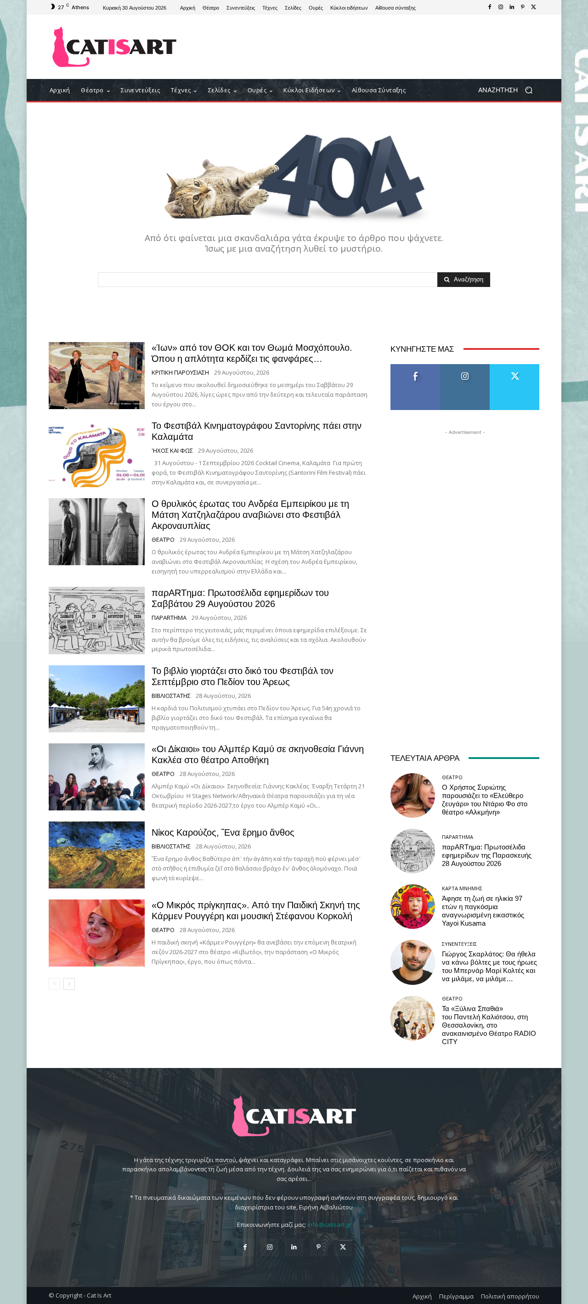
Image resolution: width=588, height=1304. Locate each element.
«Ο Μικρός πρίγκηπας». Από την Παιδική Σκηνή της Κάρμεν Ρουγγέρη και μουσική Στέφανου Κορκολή (256, 910)
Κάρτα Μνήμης (462, 888)
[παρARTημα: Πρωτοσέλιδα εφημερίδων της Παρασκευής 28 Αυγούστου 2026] (412, 851)
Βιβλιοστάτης (171, 696)
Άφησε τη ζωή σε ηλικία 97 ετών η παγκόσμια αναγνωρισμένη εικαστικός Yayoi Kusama (483, 910)
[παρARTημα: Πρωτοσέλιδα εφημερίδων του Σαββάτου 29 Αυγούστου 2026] (97, 620)
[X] (533, 7)
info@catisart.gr (329, 1224)
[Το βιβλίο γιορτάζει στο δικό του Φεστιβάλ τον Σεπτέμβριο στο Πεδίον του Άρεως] (97, 698)
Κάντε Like (415, 367)
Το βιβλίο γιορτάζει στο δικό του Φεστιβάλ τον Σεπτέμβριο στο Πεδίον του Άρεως (243, 676)
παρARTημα (169, 618)
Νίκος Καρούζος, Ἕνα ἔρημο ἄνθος (223, 832)
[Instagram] (500, 7)
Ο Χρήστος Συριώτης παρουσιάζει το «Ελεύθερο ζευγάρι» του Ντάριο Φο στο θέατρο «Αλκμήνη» (484, 799)
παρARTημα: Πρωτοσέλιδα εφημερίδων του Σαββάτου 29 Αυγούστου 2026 (240, 598)
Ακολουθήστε (465, 367)
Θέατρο (163, 540)
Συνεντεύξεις (459, 943)
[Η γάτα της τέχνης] (115, 46)
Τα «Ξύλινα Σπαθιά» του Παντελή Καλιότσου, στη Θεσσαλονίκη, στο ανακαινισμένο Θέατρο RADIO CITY (489, 1025)
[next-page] (69, 984)
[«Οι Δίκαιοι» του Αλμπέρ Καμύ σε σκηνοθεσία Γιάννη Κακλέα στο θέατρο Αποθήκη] (97, 776)
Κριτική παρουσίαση (180, 373)
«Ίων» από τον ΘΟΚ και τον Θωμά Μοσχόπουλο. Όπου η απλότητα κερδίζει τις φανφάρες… (252, 353)
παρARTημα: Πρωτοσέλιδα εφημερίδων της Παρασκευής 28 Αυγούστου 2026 (486, 855)
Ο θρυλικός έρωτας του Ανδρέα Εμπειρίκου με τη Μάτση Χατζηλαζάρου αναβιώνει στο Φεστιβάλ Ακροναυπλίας (250, 514)
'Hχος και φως (172, 451)
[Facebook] (489, 7)
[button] (508, 90)
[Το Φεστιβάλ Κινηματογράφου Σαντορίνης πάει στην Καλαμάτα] (97, 453)
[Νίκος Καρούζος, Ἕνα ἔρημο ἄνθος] (97, 854)
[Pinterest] (522, 7)
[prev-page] (54, 984)
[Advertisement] (370, 46)
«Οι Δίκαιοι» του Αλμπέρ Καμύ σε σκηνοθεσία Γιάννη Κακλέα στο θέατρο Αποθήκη (258, 754)
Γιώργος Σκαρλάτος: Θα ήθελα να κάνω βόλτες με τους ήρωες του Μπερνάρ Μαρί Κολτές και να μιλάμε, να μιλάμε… (489, 966)
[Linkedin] (511, 7)
